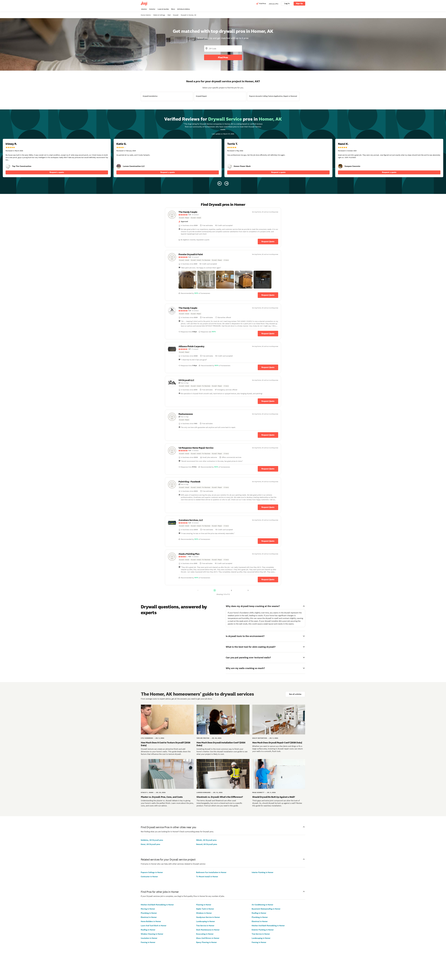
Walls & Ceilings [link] (159, 15)
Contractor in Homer (149, 876)
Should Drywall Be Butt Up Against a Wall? (273, 797)
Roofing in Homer (148, 930)
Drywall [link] (175, 15)
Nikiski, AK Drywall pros (206, 840)
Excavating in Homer (204, 934)
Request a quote (57, 172)
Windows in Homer (204, 913)
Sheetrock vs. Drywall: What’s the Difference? (220, 797)
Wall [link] (169, 15)
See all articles (295, 694)
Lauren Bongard (204, 792)
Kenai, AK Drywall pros (150, 844)
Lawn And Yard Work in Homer (153, 925)
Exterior (152, 9)
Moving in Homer (148, 909)
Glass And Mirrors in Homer (207, 938)
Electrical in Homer (149, 917)
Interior (144, 9)
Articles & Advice (183, 9)
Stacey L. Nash (147, 792)
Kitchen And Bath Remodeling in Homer (157, 904)
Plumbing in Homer (149, 913)
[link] (8, 166)
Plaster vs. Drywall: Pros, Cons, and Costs (162, 797)
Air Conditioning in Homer (262, 904)
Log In (287, 3)
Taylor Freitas (203, 738)
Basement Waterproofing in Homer (266, 909)
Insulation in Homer (149, 938)
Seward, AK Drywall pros (206, 844)
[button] (187, 280)
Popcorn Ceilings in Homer (152, 872)
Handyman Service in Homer (208, 917)
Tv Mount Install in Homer (207, 876)
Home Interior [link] (146, 15)
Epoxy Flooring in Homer (206, 942)
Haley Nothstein (259, 738)
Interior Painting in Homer (262, 872)
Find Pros (223, 57)
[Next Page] (248, 590)
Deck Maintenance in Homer (208, 930)
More (173, 9)
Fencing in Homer (148, 942)
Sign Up (299, 3)
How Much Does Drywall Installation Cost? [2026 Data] (221, 744)
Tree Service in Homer (205, 925)
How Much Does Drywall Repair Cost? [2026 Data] (277, 742)
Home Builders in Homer (151, 921)
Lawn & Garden (163, 9)
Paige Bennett (258, 792)
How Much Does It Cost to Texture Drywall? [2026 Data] (165, 744)
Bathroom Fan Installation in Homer (211, 872)
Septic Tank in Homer (205, 909)
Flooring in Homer (203, 904)
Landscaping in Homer (205, 921)
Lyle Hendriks (147, 738)
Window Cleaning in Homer (152, 934)
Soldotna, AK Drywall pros (152, 840)
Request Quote (267, 241)
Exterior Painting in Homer (263, 930)
